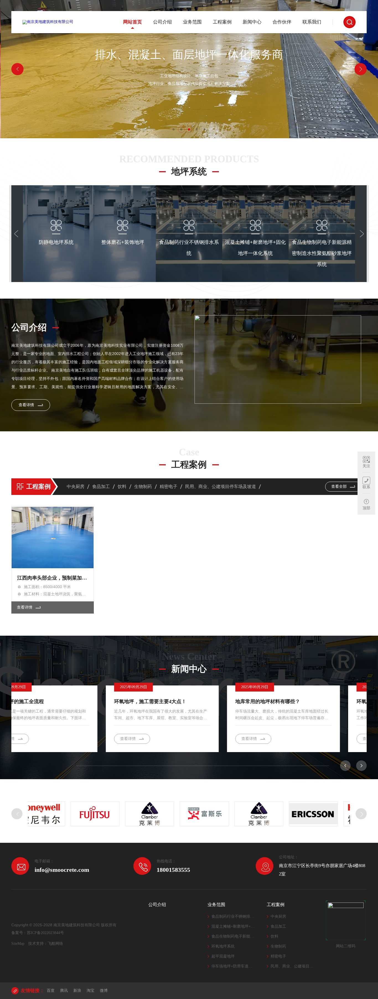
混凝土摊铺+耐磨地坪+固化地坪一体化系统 (233, 926)
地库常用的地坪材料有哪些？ (173, 701)
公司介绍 (162, 22)
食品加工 (101, 486)
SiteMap (17, 943)
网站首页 (132, 22)
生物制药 (143, 486)
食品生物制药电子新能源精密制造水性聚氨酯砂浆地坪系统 (233, 936)
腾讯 (64, 990)
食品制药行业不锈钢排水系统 (233, 916)
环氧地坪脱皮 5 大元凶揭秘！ (294, 701)
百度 (51, 990)
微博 (104, 990)
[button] (173, 129)
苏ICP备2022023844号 (45, 933)
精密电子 (168, 486)
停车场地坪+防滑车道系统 (233, 966)
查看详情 (56, 272)
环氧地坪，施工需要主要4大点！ (56, 701)
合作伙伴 (282, 22)
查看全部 (339, 486)
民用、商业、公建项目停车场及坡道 (220, 486)
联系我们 (311, 22)
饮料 (122, 486)
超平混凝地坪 (223, 956)
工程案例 (222, 22)
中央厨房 (75, 486)
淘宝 (90, 990)
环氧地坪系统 (223, 946)
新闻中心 (252, 22)
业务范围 (192, 22)
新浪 (77, 990)
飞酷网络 (55, 943)
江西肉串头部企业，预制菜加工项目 (52, 578)
